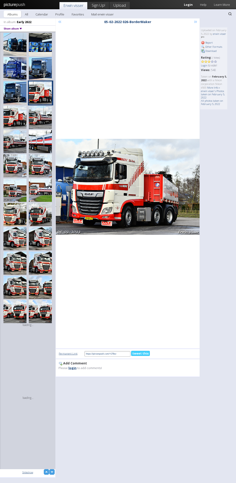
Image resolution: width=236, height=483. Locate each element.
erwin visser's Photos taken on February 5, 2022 (213, 94)
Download (211, 51)
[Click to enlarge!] (128, 187)
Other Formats (213, 46)
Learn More (222, 5)
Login (204, 65)
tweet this (140, 353)
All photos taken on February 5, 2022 (212, 102)
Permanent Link (68, 353)
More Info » (213, 87)
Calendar (41, 14)
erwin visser (219, 34)
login (72, 368)
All (26, 14)
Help (203, 5)
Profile (59, 14)
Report (209, 42)
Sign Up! (98, 5)
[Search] (230, 14)
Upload (119, 5)
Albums (12, 14)
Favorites (78, 14)
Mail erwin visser (102, 14)
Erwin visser (73, 5)
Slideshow (27, 472)
